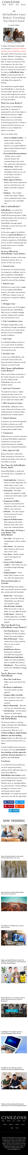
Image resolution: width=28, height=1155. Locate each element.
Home (4, 4)
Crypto (23, 1124)
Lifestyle (17, 1124)
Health (5, 1124)
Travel (17, 1128)
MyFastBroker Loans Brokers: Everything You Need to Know (14, 17)
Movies (11, 4)
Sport (12, 1128)
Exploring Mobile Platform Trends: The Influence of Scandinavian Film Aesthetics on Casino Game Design (13, 962)
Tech (14, 11)
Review (23, 4)
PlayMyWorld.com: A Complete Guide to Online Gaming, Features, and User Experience (13, 999)
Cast (17, 4)
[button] (8, 802)
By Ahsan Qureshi (14, 25)
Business (11, 1124)
